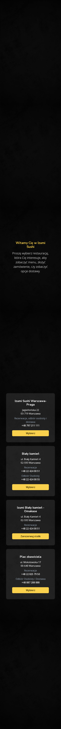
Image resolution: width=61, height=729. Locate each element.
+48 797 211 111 (31, 425)
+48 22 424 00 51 (30, 471)
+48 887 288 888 (31, 582)
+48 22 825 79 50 (30, 574)
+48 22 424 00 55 (30, 479)
